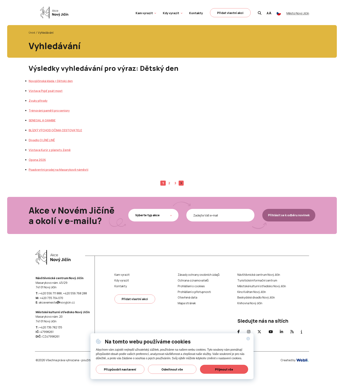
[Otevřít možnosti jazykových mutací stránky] (279, 13)
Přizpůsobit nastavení (120, 369)
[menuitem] (144, 13)
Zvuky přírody (38, 101)
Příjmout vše (224, 369)
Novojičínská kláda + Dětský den (51, 81)
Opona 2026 (37, 160)
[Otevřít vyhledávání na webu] (259, 12)
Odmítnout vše (172, 369)
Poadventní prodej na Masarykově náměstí (58, 170)
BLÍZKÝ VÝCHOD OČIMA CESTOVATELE (55, 130)
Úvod (32, 32)
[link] (53, 12)
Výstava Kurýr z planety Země (50, 150)
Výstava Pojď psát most (46, 91)
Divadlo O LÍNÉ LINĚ (42, 140)
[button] (154, 13)
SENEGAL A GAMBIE (42, 120)
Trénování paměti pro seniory (49, 111)
